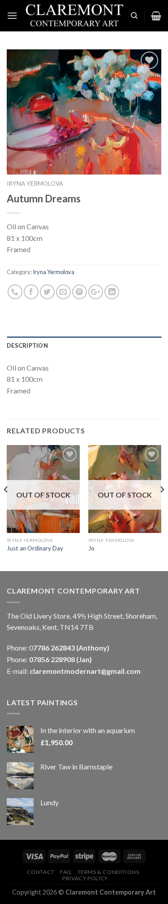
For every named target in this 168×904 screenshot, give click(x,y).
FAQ (66, 872)
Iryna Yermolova (35, 183)
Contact (41, 872)
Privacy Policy (85, 878)
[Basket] (156, 16)
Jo (91, 548)
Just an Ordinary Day (35, 548)
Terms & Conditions (108, 872)
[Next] (161, 507)
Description (27, 345)
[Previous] (6, 507)
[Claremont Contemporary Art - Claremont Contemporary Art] (74, 16)
